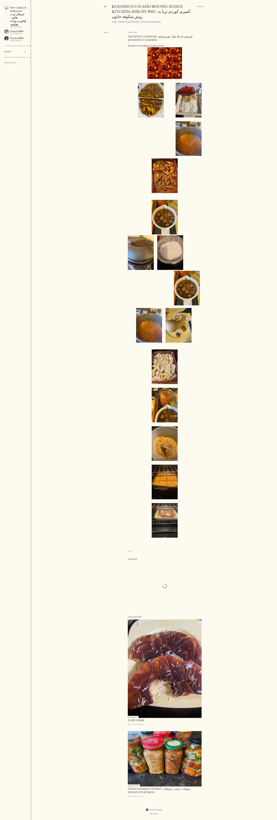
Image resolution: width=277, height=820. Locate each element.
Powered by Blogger (155, 809)
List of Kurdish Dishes (150, 22)
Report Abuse (10, 63)
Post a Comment (138, 724)
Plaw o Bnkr (136, 720)
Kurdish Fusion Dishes (128, 22)
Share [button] (106, 32)
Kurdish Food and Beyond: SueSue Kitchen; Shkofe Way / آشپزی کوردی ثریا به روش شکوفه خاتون (151, 11)
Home (114, 22)
